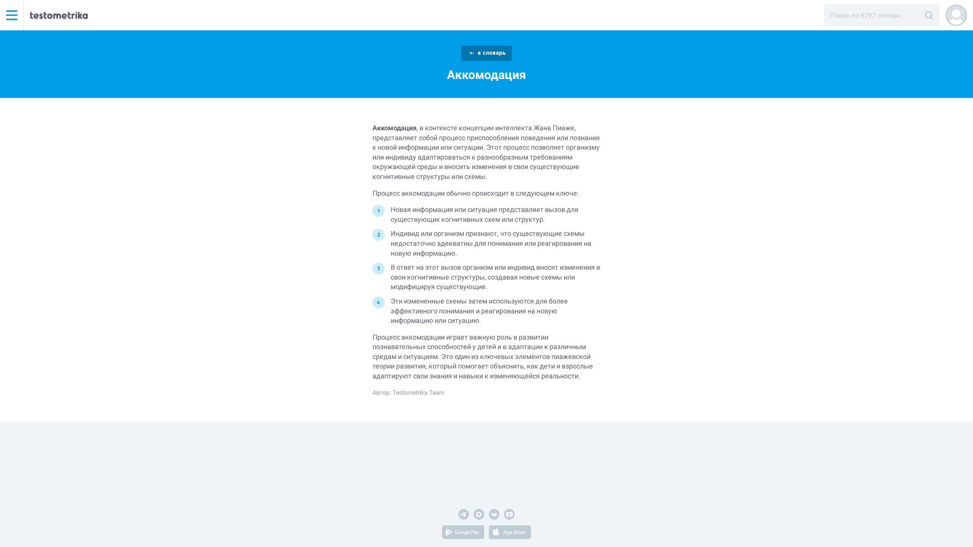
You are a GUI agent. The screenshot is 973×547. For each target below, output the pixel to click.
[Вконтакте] (494, 515)
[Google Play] (463, 533)
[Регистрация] (956, 15)
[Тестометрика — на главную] (59, 15)
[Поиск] (928, 15)
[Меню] (11, 15)
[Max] (479, 515)
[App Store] (510, 533)
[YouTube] (509, 515)
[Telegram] (463, 515)
